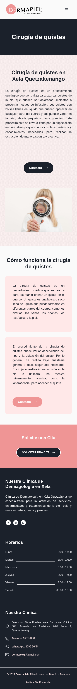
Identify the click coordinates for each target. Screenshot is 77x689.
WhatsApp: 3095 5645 (25, 646)
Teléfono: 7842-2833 (23, 638)
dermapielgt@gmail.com (26, 654)
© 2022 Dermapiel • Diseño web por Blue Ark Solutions (38, 674)
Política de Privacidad (38, 682)
